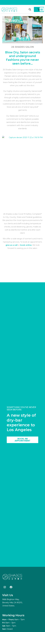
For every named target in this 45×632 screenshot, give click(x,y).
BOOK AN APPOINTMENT (22, 440)
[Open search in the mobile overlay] (30, 9)
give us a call (12, 245)
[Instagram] (4, 587)
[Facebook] (11, 587)
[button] (42, 9)
